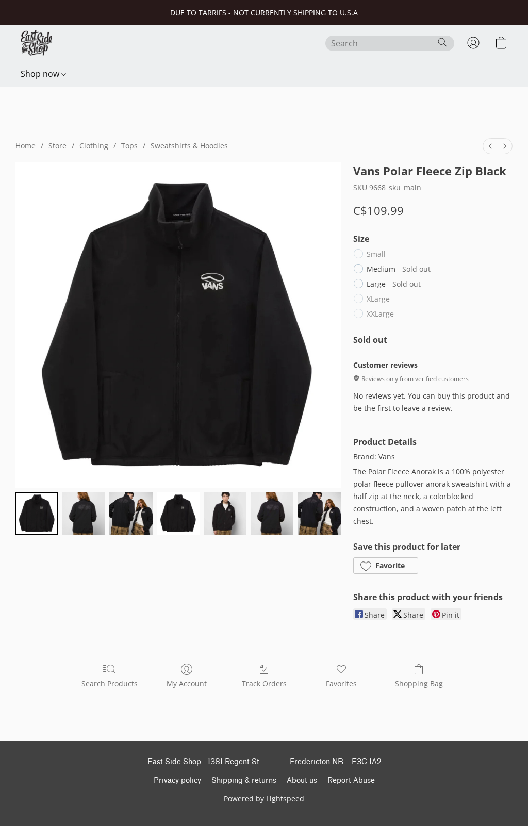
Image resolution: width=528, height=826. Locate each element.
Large (394, 284)
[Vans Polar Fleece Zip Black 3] (178, 513)
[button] (36, 43)
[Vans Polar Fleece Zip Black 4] (225, 513)
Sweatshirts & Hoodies (189, 146)
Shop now (41, 73)
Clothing (93, 146)
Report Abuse (351, 780)
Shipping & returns (243, 780)
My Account (187, 683)
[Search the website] (442, 42)
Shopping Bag (419, 683)
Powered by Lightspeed (264, 798)
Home (25, 146)
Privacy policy (177, 780)
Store (57, 146)
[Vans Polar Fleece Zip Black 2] (130, 513)
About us (302, 780)
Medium (399, 269)
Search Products (109, 683)
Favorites (341, 683)
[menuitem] (490, 146)
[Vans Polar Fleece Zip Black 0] (36, 513)
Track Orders (264, 683)
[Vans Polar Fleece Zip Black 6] (319, 513)
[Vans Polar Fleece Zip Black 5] (272, 513)
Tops (129, 146)
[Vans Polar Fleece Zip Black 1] (83, 513)
